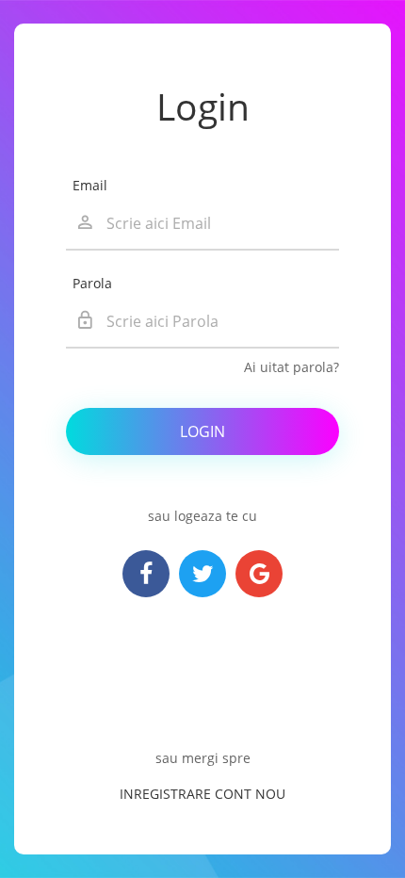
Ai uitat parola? (291, 367)
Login (202, 431)
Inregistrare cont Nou (202, 794)
